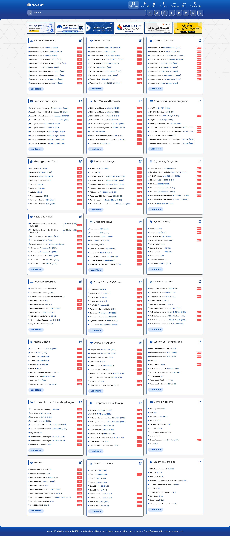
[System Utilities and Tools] (201, 342)
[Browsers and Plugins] (81, 101)
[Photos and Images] (141, 161)
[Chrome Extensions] (201, 462)
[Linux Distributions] (141, 463)
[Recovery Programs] (81, 282)
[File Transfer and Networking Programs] (81, 402)
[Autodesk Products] (81, 40)
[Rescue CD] (81, 462)
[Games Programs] (201, 402)
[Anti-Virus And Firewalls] (141, 101)
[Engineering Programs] (201, 161)
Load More (36, 89)
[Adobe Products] (141, 40)
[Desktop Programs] (141, 343)
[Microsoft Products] (201, 40)
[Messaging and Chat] (81, 161)
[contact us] (164, 13)
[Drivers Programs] (201, 281)
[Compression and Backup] (141, 403)
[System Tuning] (201, 221)
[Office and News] (141, 222)
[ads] (157, 13)
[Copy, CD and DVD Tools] (141, 282)
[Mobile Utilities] (81, 342)
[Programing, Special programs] (201, 101)
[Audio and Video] (81, 217)
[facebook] (172, 13)
